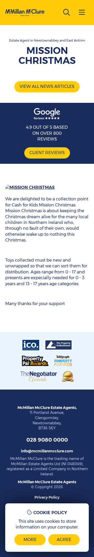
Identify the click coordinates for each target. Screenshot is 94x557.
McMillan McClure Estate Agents (47, 482)
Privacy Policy (47, 497)
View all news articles (47, 86)
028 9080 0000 (47, 440)
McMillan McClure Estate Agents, (47, 407)
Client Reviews (47, 152)
